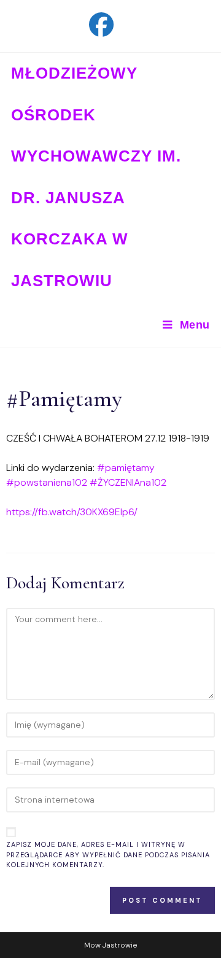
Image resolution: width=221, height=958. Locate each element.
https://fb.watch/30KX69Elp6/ (72, 511)
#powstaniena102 (46, 482)
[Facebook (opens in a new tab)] (111, 24)
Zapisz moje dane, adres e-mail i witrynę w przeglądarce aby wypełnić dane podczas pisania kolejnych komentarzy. (108, 854)
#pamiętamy (126, 467)
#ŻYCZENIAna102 (128, 482)
